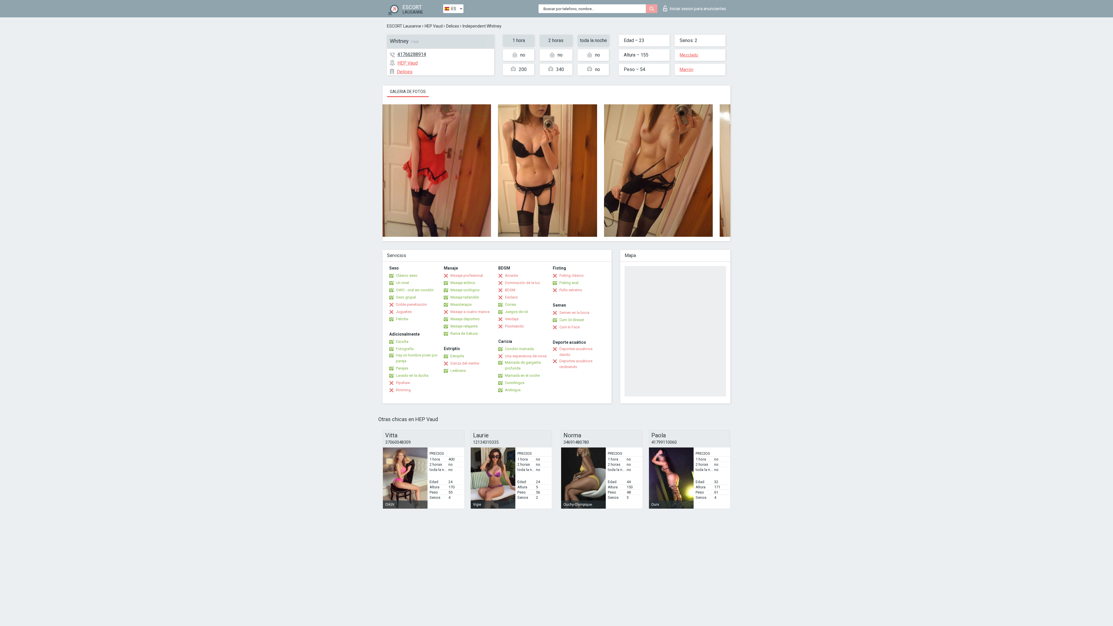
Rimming (403, 390)
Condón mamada (519, 349)
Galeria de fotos (408, 91)
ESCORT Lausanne (404, 26)
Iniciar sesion (698, 8)
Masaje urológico (465, 290)
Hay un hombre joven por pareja (417, 358)
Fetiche (402, 319)
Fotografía (405, 349)
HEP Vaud (434, 26)
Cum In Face (569, 327)
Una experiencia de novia (526, 356)
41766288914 (411, 54)
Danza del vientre (464, 363)
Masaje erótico (462, 283)
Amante (511, 275)
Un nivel (402, 283)
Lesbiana (458, 370)
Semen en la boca (574, 312)
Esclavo (511, 297)
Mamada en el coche (522, 375)
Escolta (402, 341)
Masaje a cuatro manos (470, 312)
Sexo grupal (406, 297)
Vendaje (512, 319)
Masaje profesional (466, 275)
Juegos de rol (516, 312)
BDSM (510, 290)
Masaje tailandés (464, 297)
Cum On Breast (571, 320)
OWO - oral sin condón (415, 290)
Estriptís (457, 356)
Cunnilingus (514, 383)
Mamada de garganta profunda (523, 365)
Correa (510, 304)
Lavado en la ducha (412, 375)
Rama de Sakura (464, 333)
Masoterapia (461, 304)
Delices (452, 26)
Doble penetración (411, 304)
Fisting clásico (571, 275)
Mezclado (689, 55)
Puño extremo (570, 290)
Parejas (402, 368)
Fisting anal (569, 283)
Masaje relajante (464, 326)
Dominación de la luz (522, 283)
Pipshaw (403, 383)
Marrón (686, 69)
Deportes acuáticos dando (575, 352)
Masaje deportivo (465, 319)
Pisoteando (514, 326)
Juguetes (404, 312)
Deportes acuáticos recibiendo (575, 364)
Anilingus (513, 390)
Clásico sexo (406, 275)
